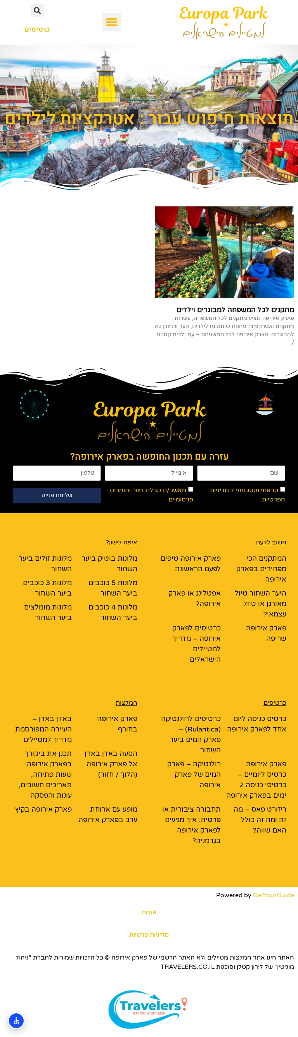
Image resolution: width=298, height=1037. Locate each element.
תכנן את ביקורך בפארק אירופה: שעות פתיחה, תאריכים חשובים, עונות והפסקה (45, 774)
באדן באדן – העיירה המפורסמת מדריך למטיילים (43, 729)
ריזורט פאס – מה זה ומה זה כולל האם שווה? (260, 819)
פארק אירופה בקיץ (43, 809)
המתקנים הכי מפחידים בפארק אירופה (261, 569)
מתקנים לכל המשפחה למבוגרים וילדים (235, 310)
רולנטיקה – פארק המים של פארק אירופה (194, 774)
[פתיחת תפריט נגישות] (16, 1020)
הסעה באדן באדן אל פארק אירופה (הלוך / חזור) (111, 764)
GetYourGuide (273, 895)
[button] (111, 22)
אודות (149, 912)
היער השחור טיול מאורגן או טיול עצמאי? (260, 603)
